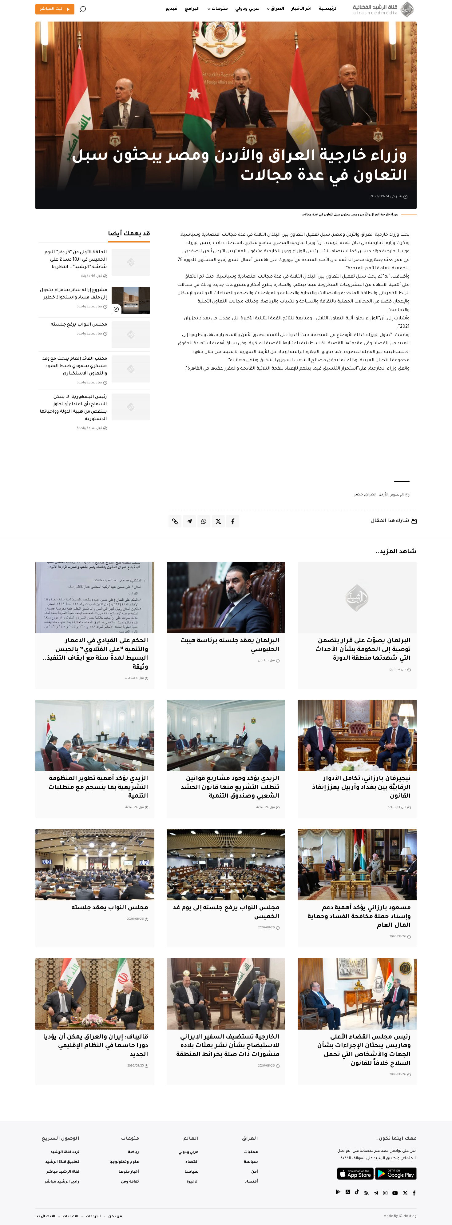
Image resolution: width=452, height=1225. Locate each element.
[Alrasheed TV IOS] (348, 1194)
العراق (370, 495)
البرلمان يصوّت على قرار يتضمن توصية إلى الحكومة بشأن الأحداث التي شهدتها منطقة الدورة (363, 650)
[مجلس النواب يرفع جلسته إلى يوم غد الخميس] (226, 864)
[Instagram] (385, 1194)
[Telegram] (376, 1194)
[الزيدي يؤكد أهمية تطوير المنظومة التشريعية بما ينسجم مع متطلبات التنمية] (94, 735)
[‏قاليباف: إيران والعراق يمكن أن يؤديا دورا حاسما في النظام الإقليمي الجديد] (94, 994)
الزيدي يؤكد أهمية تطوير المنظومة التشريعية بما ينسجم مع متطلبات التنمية (98, 788)
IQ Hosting (408, 1217)
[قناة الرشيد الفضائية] (382, 9)
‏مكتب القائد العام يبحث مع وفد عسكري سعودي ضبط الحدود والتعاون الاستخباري (74, 366)
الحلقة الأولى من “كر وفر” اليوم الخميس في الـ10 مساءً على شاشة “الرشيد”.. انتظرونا (76, 260)
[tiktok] (357, 1194)
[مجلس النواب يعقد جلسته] (94, 864)
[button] (83, 9)
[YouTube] (395, 1194)
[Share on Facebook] (232, 521)
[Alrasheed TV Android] (338, 1194)
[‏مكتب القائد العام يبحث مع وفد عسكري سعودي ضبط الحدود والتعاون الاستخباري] (131, 368)
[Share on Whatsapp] (203, 521)
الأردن (383, 495)
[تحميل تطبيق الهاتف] (377, 1173)
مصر (358, 495)
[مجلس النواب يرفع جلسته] (131, 334)
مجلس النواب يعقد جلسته (110, 908)
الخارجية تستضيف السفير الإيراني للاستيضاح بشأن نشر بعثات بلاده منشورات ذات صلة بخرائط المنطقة (228, 1046)
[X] (405, 1194)
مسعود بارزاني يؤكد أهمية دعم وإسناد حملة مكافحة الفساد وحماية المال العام (359, 917)
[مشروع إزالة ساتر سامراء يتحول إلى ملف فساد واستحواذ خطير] (131, 300)
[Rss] (366, 1194)
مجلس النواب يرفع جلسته (79, 324)
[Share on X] (218, 521)
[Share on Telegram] (189, 521)
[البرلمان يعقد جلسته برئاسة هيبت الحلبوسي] (226, 597)
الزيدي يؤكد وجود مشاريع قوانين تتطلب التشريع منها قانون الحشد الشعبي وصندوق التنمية (230, 788)
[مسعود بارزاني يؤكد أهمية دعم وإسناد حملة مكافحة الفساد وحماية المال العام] (357, 864)
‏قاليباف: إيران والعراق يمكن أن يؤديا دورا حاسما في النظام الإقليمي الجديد (95, 1046)
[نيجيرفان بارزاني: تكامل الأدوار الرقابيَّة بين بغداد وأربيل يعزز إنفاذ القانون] (357, 735)
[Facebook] (414, 1194)
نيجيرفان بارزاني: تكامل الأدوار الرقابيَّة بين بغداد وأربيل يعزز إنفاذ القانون (361, 788)
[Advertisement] (293, 427)
